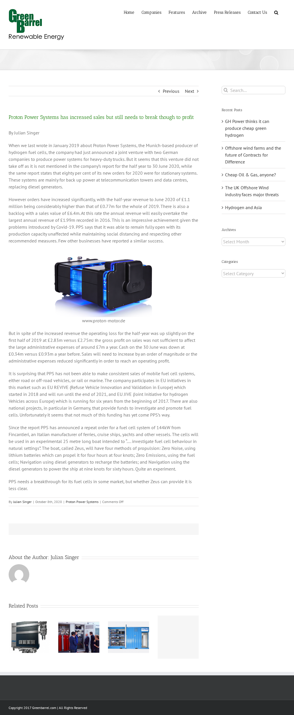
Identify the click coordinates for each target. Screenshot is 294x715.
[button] (276, 12)
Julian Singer (22, 502)
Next (189, 91)
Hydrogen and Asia (243, 207)
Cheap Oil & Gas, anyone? (250, 175)
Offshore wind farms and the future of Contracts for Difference (253, 155)
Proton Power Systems (82, 502)
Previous (171, 91)
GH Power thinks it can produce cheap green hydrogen (247, 128)
